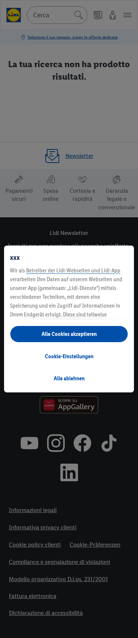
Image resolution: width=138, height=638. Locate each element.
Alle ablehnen (69, 378)
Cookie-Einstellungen (69, 356)
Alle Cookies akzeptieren (69, 333)
